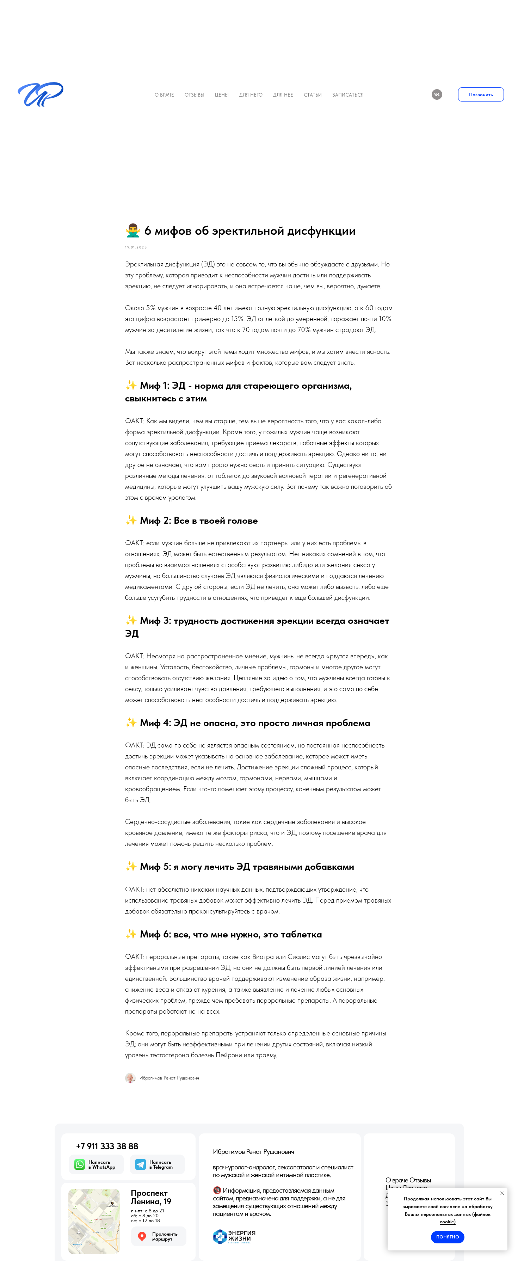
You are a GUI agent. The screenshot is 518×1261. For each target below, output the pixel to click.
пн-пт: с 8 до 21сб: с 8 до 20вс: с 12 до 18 (147, 1215)
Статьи (313, 95)
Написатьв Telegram (161, 1164)
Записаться (348, 95)
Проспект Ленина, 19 (151, 1197)
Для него (251, 95)
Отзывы (194, 95)
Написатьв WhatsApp (101, 1164)
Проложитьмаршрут (165, 1236)
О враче (164, 95)
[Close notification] (502, 1193)
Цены (222, 95)
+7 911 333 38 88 (107, 1146)
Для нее (283, 95)
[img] (94, 1221)
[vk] (437, 94)
